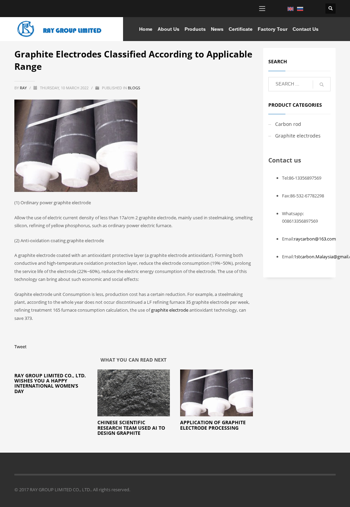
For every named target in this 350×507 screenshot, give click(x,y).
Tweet (20, 346)
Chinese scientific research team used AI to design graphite (131, 427)
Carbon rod (288, 124)
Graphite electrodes (298, 135)
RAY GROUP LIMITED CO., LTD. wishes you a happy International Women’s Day (50, 383)
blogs (134, 87)
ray (24, 87)
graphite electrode (169, 310)
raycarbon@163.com (315, 239)
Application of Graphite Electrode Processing (213, 425)
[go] (322, 84)
